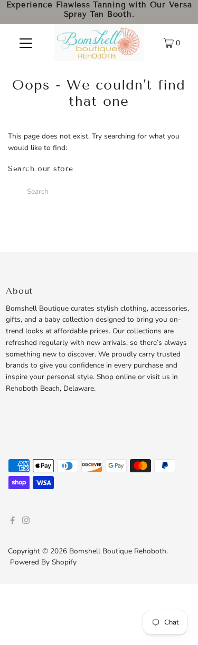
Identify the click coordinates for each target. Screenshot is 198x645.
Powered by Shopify (43, 562)
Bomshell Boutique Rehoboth (117, 551)
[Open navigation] (26, 42)
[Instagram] (26, 521)
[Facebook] (12, 521)
